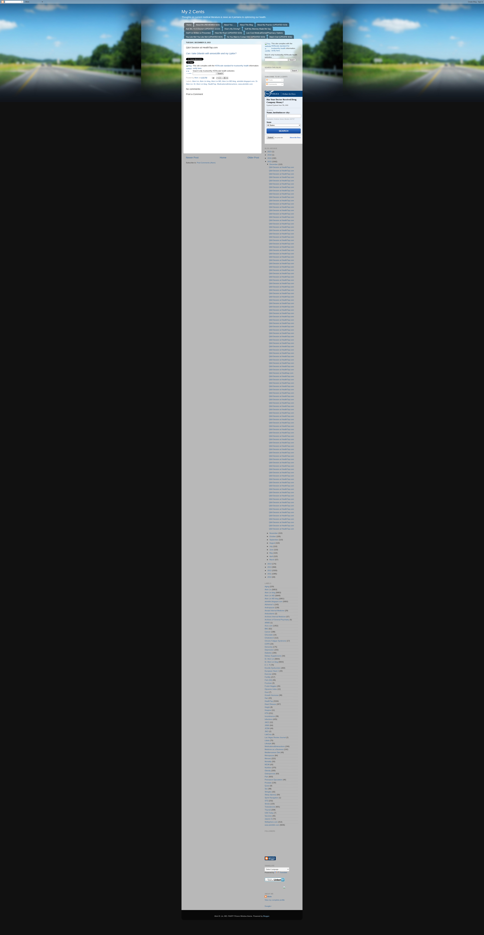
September (274, 540)
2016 (269, 158)
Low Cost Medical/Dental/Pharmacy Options (264, 33)
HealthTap (212, 84)
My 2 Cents (193, 11)
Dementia (268, 647)
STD (266, 801)
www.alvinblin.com (245, 84)
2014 (269, 564)
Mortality (268, 762)
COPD (267, 644)
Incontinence (270, 716)
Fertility (267, 677)
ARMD (267, 623)
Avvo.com (269, 626)
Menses (268, 758)
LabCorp (268, 734)
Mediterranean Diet (272, 752)
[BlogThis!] (220, 78)
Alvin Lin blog (205, 81)
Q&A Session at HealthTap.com (281, 167)
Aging (267, 586)
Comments (272, 84)
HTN (266, 713)
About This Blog (246, 25)
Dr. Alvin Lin (269, 659)
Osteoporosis (270, 774)
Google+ (268, 906)
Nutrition (268, 768)
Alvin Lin (195, 81)
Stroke (267, 804)
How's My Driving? (232, 29)
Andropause (269, 608)
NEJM (267, 765)
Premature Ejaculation (273, 780)
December (273, 164)
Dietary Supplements (273, 656)
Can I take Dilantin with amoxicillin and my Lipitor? (211, 53)
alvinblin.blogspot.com (246, 81)
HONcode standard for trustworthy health (232, 66)
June (271, 550)
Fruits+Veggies (271, 686)
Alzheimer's (269, 605)
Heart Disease (270, 704)
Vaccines (268, 816)
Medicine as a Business (274, 749)
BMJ (266, 629)
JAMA (267, 725)
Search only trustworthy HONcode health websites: (214, 71)
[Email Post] (213, 78)
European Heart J (272, 671)
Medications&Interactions (227, 84)
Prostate (268, 783)
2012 (269, 570)
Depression (269, 650)
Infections (268, 719)
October (272, 536)
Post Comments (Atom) (206, 163)
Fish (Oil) (268, 680)
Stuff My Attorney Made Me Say (258, 29)
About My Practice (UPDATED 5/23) (272, 25)
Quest (267, 786)
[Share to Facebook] (224, 78)
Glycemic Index (271, 689)
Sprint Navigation (271, 798)
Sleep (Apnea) (270, 795)
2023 (269, 152)
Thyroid (268, 810)
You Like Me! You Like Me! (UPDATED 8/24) (204, 37)
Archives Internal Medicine (275, 617)
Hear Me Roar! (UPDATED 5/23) (228, 33)
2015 (269, 162)
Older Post (253, 157)
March (272, 560)
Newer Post (192, 157)
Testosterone (270, 807)
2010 (269, 577)
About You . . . (229, 25)
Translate (283, 872)
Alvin (269, 897)
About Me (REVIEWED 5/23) (208, 25)
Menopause (269, 755)
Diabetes (268, 653)
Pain (266, 777)
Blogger (266, 916)
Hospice (268, 710)
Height (267, 707)
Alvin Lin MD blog (229, 81)
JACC (267, 722)
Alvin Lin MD (216, 81)
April (271, 556)
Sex (266, 789)
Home (188, 25)
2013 (269, 567)
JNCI (267, 731)
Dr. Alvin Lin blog (200, 84)
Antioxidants (269, 614)
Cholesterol (269, 638)
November (273, 533)
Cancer (267, 632)
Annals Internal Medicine (274, 611)
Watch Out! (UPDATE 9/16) (280, 37)
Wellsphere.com (271, 822)
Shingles (268, 792)
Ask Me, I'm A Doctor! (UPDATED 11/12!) (203, 29)
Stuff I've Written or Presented (198, 33)
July (271, 546)
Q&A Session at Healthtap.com (281, 373)
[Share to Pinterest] (227, 78)
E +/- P (267, 665)
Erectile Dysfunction (272, 668)
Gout (267, 692)
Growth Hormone (271, 695)
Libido (267, 740)
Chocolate (269, 635)
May (271, 553)
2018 (269, 155)
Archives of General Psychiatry (277, 620)
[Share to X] (222, 78)
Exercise (268, 674)
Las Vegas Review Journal (275, 737)
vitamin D (268, 819)
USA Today (269, 813)
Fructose (268, 683)
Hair (266, 698)
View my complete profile (275, 900)
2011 (269, 574)
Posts (270, 80)
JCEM (267, 728)
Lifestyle (268, 743)
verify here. (197, 68)
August (272, 543)
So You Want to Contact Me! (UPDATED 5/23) (246, 37)
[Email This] (217, 78)
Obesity (268, 771)
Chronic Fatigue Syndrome (275, 641)
